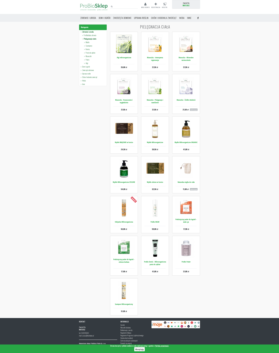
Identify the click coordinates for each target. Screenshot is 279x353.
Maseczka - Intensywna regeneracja (155, 58)
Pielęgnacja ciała (90, 38)
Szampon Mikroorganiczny (124, 304)
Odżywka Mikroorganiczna (124, 222)
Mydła (87, 42)
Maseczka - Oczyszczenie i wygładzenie (124, 101)
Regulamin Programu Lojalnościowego (132, 335)
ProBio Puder (186, 262)
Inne (189, 18)
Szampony (89, 45)
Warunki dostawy (125, 327)
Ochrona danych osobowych (129, 340)
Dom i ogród (105, 18)
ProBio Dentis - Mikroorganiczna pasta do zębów (155, 263)
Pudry (87, 59)
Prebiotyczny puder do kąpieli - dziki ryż (186, 220)
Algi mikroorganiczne (124, 57)
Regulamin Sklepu (125, 333)
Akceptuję (139, 349)
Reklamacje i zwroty (126, 330)
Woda (182, 18)
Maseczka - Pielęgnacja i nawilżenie (155, 101)
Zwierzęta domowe (122, 18)
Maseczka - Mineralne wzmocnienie (186, 58)
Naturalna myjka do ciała (186, 182)
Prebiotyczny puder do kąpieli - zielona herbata (123, 260)
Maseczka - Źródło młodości (186, 100)
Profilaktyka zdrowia (90, 35)
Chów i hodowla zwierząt (164, 18)
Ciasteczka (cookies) (126, 338)
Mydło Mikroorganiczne (155, 142)
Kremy (88, 49)
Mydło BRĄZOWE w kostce (124, 142)
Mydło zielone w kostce (155, 182)
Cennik (122, 325)
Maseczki (88, 56)
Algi (87, 63)
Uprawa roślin (141, 18)
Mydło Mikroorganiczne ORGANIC (186, 142)
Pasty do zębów (90, 52)
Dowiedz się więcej (126, 343)
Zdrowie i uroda (88, 18)
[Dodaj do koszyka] (124, 50)
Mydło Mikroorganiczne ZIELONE (124, 182)
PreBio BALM (155, 222)
